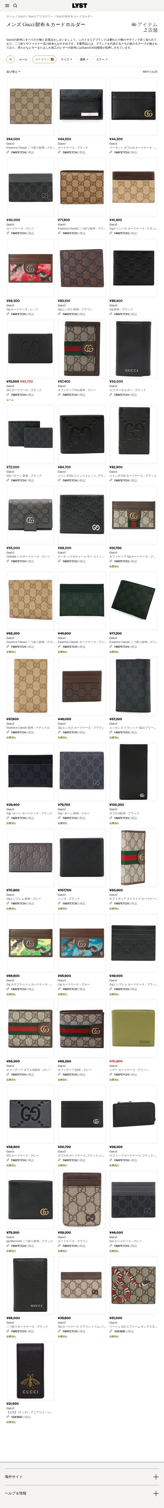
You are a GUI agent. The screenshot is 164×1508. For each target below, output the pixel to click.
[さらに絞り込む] (10, 59)
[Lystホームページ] (79, 5)
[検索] (15, 5)
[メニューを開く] (7, 5)
